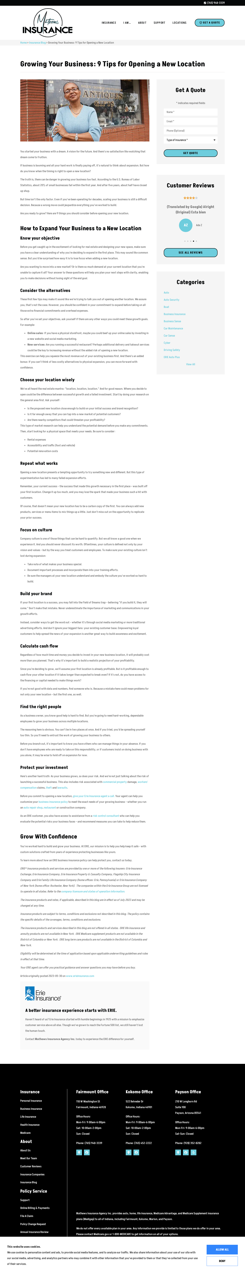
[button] (184, 241)
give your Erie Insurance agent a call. (94, 796)
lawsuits (62, 788)
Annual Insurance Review (34, 1232)
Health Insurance (29, 1125)
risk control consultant (106, 816)
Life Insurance (28, 1117)
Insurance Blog (37, 43)
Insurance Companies (32, 1174)
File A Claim (26, 1216)
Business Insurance (31, 1109)
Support (159, 23)
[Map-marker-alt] (79, 1152)
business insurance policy (53, 802)
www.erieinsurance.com (80, 976)
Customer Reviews (30, 1166)
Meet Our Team (28, 1158)
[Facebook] (87, 1152)
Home (23, 43)
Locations (180, 23)
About (142, 23)
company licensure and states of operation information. (93, 892)
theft (49, 788)
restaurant (50, 808)
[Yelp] (193, 1152)
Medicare (25, 1133)
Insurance (109, 23)
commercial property (115, 782)
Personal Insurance (31, 1101)
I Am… (127, 23)
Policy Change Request (33, 1224)
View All (190, 364)
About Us (25, 1150)
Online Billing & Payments (35, 1208)
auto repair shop (33, 808)
